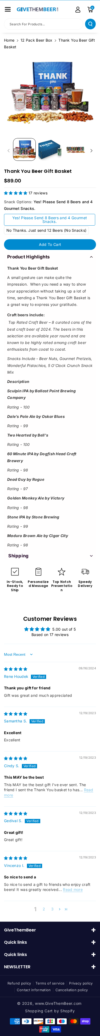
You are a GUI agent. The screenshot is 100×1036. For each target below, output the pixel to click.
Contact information (34, 990)
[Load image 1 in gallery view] (24, 149)
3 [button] (52, 909)
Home (9, 40)
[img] (15, 669)
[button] (8, 9)
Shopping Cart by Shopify (50, 1011)
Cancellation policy (71, 990)
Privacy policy (81, 983)
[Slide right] (91, 150)
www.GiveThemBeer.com (58, 1003)
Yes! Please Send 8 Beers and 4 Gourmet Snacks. (49, 219)
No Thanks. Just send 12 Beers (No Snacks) (46, 230)
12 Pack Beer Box (37, 40)
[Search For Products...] (90, 24)
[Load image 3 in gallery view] (75, 149)
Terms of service (50, 983)
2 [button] (44, 909)
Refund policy (19, 983)
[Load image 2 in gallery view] (49, 149)
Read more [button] (73, 889)
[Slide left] (8, 150)
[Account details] (78, 9)
